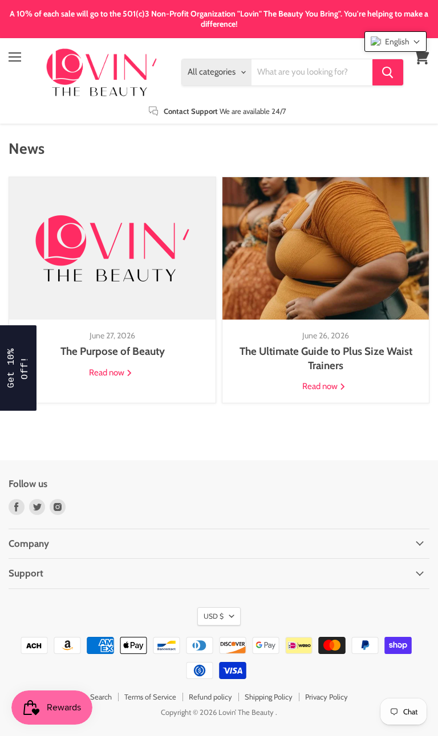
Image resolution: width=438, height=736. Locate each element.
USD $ (214, 616)
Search (101, 696)
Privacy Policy (326, 696)
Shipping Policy (269, 696)
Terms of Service (150, 696)
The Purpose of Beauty (112, 351)
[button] (395, 41)
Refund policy (210, 696)
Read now (107, 372)
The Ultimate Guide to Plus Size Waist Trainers (326, 358)
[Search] (387, 72)
